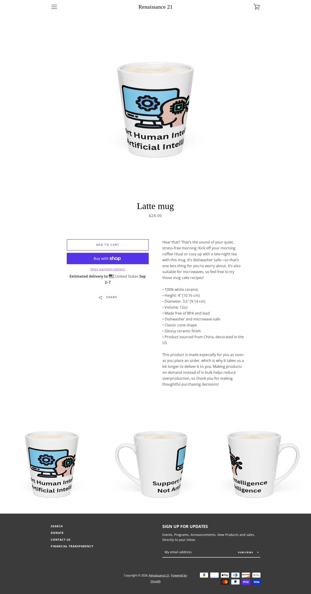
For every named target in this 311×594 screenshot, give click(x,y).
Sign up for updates (185, 526)
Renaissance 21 (155, 7)
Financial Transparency (72, 546)
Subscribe (246, 552)
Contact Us (61, 540)
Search (57, 526)
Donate (57, 533)
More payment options (107, 269)
